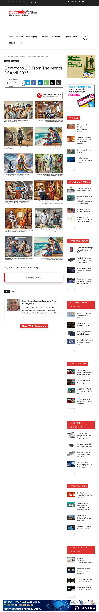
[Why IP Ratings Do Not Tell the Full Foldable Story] (71, 270)
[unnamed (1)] (81, 107)
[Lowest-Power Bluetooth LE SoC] (71, 325)
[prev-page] (68, 169)
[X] (79, 1)
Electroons (15, 61)
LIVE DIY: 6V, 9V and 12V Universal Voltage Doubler (84, 391)
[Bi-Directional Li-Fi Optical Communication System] (71, 126)
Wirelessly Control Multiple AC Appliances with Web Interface (85, 220)
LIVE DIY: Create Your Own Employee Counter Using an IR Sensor (85, 372)
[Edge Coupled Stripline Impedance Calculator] (71, 580)
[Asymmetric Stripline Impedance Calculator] (71, 588)
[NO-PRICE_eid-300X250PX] (81, 77)
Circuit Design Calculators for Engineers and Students (85, 560)
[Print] (58, 82)
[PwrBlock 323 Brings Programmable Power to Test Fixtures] (71, 259)
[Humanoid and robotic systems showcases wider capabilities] (71, 280)
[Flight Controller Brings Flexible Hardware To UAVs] (71, 249)
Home (6, 56)
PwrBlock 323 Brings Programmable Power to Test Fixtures (84, 260)
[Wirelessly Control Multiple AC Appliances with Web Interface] (71, 219)
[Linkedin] (75, 1)
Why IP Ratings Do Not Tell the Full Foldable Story (85, 271)
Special (13, 56)
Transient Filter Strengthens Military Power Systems (84, 436)
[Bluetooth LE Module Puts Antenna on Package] (71, 314)
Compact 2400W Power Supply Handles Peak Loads (84, 465)
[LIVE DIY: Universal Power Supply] (71, 382)
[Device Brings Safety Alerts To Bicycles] (71, 333)
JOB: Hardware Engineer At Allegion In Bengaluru (84, 518)
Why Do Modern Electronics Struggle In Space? (84, 160)
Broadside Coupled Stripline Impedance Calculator (83, 571)
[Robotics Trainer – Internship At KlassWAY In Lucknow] (71, 494)
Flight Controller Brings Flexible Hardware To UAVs (85, 250)
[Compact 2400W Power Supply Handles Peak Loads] (71, 464)
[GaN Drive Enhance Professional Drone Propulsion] (71, 453)
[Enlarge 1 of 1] (60, 156)
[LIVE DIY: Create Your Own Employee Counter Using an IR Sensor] (71, 371)
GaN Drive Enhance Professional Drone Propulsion (83, 454)
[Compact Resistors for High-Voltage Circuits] (71, 445)
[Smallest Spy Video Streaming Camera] (71, 210)
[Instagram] (72, 1)
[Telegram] (27, 82)
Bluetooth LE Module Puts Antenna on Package (84, 315)
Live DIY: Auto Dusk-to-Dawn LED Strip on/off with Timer (84, 401)
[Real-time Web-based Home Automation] (71, 190)
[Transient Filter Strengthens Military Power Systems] (71, 435)
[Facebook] (68, 1)
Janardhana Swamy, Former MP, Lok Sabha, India (13, 83)
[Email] (52, 82)
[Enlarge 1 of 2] (30, 103)
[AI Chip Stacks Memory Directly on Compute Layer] (71, 341)
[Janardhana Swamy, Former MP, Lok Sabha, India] (7, 83)
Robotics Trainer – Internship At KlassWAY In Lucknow (85, 495)
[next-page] (73, 169)
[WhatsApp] (46, 82)
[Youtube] (82, 1)
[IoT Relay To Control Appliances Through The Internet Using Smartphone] (71, 139)
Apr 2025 (14, 291)
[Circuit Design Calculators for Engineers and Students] (71, 559)
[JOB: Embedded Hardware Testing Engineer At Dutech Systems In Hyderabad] (71, 504)
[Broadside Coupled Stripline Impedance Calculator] (71, 570)
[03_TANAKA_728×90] (49, 611)
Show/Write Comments (34, 326)
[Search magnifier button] (85, 37)
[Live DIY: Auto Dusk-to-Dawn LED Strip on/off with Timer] (71, 400)
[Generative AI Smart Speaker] (71, 151)
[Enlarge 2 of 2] (60, 103)
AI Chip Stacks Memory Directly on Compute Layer (85, 342)
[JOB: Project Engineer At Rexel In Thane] (71, 527)
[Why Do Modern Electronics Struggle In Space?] (71, 159)
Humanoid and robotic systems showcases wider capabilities (85, 281)
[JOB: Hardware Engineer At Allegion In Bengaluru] (71, 517)
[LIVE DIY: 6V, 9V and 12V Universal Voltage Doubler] (71, 390)
